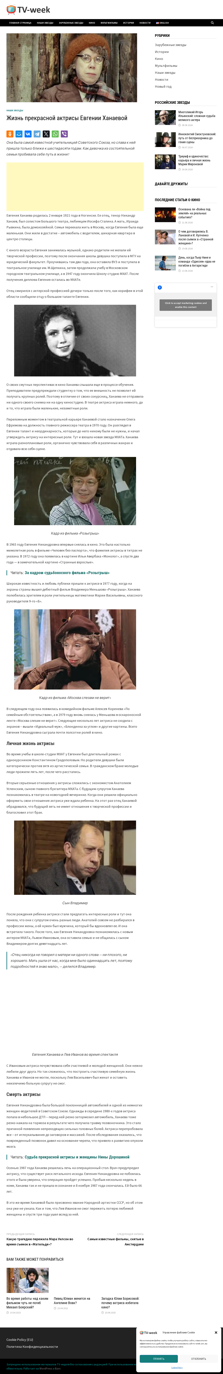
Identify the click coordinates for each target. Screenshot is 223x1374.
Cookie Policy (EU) (19, 1339)
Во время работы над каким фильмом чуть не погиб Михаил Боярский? (27, 1302)
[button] (216, 1332)
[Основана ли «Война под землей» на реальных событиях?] (165, 210)
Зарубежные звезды (71, 22)
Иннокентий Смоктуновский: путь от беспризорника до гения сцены (197, 138)
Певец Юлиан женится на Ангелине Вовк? (72, 1300)
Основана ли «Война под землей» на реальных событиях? (194, 213)
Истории (128, 22)
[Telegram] (37, 134)
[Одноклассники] (9, 134)
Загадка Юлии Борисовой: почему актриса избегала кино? (120, 1302)
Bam (57, 1368)
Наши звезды (45, 22)
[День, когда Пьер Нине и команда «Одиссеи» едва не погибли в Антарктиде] (165, 258)
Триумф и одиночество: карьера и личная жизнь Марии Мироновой (194, 160)
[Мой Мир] (19, 134)
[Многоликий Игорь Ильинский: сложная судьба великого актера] (165, 113)
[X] (46, 134)
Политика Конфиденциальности (32, 1346)
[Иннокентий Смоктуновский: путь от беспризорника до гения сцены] (165, 135)
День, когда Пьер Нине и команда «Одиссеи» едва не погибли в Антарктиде (196, 261)
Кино (92, 22)
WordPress (45, 1368)
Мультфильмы (109, 22)
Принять (158, 1358)
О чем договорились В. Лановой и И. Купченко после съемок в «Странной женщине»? (195, 237)
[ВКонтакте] (28, 134)
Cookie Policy (177, 1367)
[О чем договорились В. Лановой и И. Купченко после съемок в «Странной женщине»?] (165, 232)
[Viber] (64, 134)
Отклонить (198, 1358)
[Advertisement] (75, 186)
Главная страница (20, 22)
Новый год (163, 86)
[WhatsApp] (55, 134)
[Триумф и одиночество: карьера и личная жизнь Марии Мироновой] (165, 157)
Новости (145, 22)
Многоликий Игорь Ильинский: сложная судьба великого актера (196, 116)
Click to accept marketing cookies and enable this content (186, 305)
